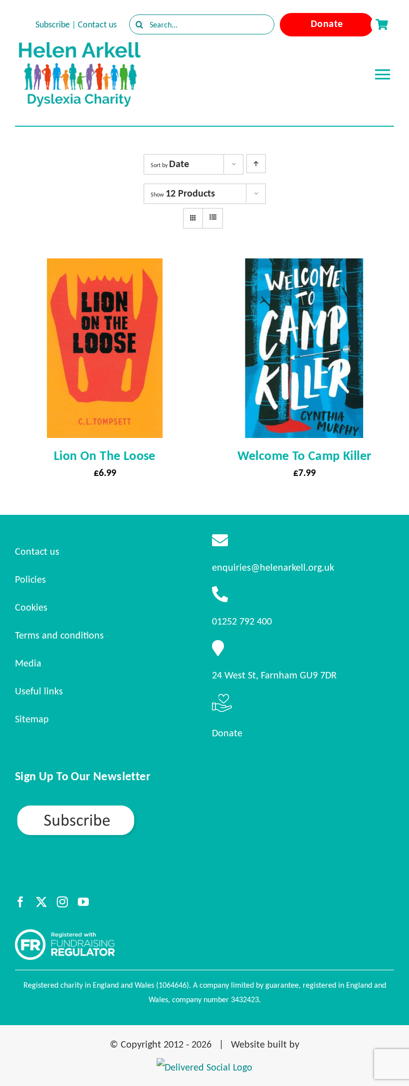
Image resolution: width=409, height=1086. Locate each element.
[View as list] (212, 217)
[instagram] (62, 901)
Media (28, 663)
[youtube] (83, 901)
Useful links (39, 691)
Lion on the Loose (105, 455)
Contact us (97, 24)
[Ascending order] (256, 163)
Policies (30, 579)
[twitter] (41, 901)
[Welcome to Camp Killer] (304, 267)
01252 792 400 (242, 621)
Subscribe (52, 24)
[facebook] (20, 901)
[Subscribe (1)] (110, 808)
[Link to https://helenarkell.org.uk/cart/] (382, 24)
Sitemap (32, 719)
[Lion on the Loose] (105, 267)
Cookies (31, 607)
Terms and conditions (59, 635)
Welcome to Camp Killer (304, 455)
